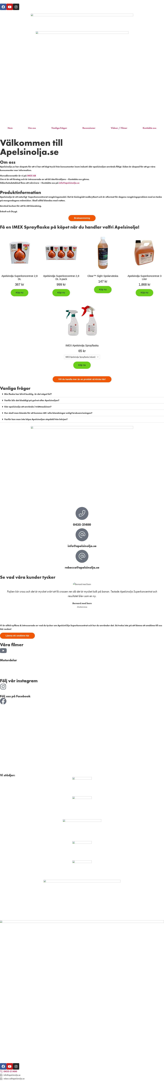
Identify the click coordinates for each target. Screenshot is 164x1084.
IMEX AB (31, 175)
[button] (82, 394)
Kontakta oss (149, 127)
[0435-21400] (82, 513)
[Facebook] (3, 7)
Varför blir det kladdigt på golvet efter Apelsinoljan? (31, 400)
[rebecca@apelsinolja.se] (82, 556)
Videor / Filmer (119, 127)
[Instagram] (16, 7)
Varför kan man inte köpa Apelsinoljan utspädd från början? (36, 419)
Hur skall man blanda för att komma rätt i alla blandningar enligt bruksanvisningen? (48, 412)
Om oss (32, 127)
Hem (10, 127)
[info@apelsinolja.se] (82, 534)
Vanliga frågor (59, 127)
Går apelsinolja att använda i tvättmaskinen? (27, 406)
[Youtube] (9, 7)
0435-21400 (82, 524)
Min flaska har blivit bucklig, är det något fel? (28, 393)
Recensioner (89, 127)
